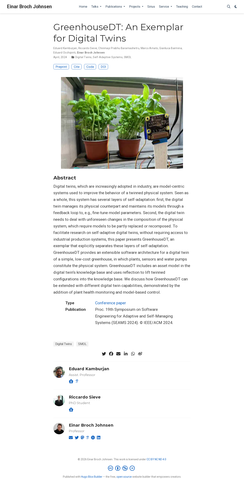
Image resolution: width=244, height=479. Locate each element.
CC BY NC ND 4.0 (156, 459)
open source (124, 476)
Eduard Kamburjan (65, 48)
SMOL (128, 57)
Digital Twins (83, 57)
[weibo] (140, 354)
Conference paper (110, 303)
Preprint (61, 67)
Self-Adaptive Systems (108, 57)
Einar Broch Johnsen (29, 6)
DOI (103, 67)
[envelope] (118, 354)
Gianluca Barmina (170, 48)
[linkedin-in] (125, 354)
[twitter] (104, 354)
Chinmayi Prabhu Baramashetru (118, 48)
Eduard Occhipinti (64, 52)
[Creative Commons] (122, 468)
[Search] (228, 7)
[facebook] (111, 354)
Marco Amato (149, 48)
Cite (76, 67)
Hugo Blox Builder (91, 476)
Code (90, 67)
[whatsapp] (133, 354)
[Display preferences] (235, 7)
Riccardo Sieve (87, 48)
